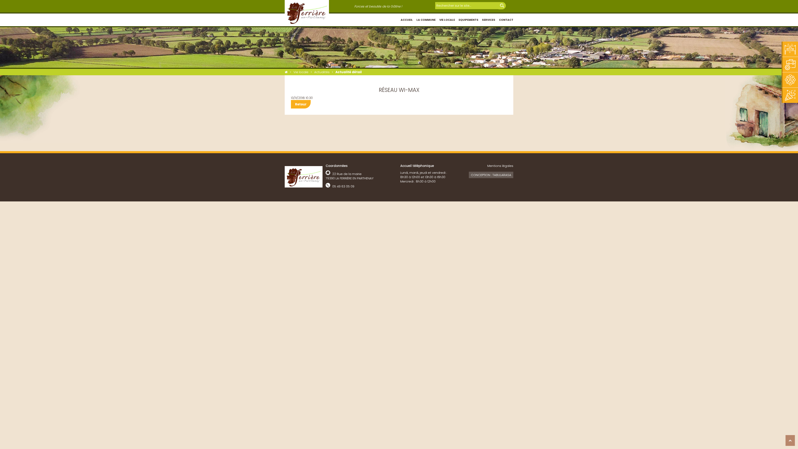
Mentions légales (500, 166)
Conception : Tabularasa (491, 175)
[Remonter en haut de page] (790, 440)
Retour (301, 104)
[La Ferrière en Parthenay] (286, 72)
